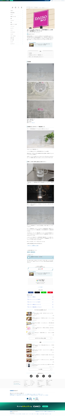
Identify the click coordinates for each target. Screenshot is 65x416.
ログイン (12, 14)
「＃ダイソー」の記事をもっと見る (32, 245)
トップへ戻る (40, 287)
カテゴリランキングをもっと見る (40, 338)
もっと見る (40, 369)
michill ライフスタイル (51, 325)
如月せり (53, 320)
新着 (11, 18)
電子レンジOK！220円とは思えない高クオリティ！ (36, 56)
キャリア (12, 41)
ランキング (12, 20)
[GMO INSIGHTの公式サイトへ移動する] (14, 390)
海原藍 (53, 315)
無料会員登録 (12, 12)
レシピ (11, 30)
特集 (11, 22)
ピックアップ (12, 43)
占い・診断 (12, 39)
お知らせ (12, 10)
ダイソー (33, 122)
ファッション (12, 26)
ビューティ (12, 28)
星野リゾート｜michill (14, 24)
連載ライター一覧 (13, 16)
